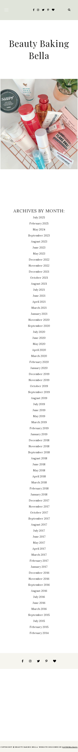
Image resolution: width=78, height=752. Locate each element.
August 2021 (39, 283)
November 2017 (39, 506)
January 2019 (39, 434)
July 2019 (39, 404)
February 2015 (39, 627)
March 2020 (39, 356)
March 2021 (39, 308)
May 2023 (39, 253)
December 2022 (39, 259)
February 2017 (39, 560)
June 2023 (39, 247)
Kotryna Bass (70, 747)
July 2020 (39, 332)
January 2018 (39, 494)
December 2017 (39, 500)
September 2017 (39, 518)
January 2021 (39, 314)
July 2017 (39, 530)
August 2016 (39, 591)
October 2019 (39, 386)
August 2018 (39, 458)
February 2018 (39, 488)
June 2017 (39, 536)
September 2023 (39, 235)
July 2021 (39, 289)
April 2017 (39, 548)
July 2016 (39, 597)
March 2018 (39, 482)
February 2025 (39, 223)
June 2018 (39, 464)
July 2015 (39, 621)
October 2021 (39, 277)
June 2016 (39, 603)
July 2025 (39, 217)
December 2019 (39, 374)
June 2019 (39, 410)
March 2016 (39, 609)
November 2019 (39, 380)
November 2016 (39, 579)
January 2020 (39, 368)
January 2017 (39, 567)
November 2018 (39, 446)
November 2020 (39, 320)
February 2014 (39, 633)
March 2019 (39, 422)
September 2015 (39, 615)
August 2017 (39, 524)
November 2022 (39, 265)
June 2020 (39, 338)
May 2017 (39, 542)
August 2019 (39, 398)
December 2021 (39, 271)
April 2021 (39, 302)
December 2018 (39, 440)
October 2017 (39, 512)
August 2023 (39, 241)
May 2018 (39, 470)
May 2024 (39, 229)
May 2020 (39, 344)
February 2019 (39, 428)
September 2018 (39, 452)
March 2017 (39, 554)
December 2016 (39, 573)
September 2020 (39, 326)
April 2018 (39, 476)
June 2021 (39, 296)
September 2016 (39, 585)
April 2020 (39, 350)
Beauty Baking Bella (39, 49)
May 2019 (39, 416)
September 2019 (39, 392)
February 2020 (39, 362)
